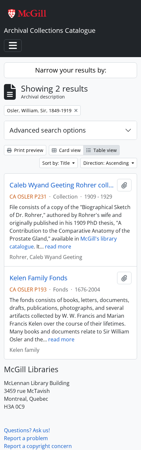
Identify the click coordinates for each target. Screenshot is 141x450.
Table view (104, 150)
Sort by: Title (56, 163)
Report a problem (26, 438)
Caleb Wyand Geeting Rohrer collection (62, 185)
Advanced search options (48, 130)
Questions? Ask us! (27, 430)
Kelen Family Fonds (39, 278)
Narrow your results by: (70, 70)
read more (58, 246)
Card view (69, 150)
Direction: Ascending (106, 163)
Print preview (28, 150)
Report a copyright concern (38, 446)
